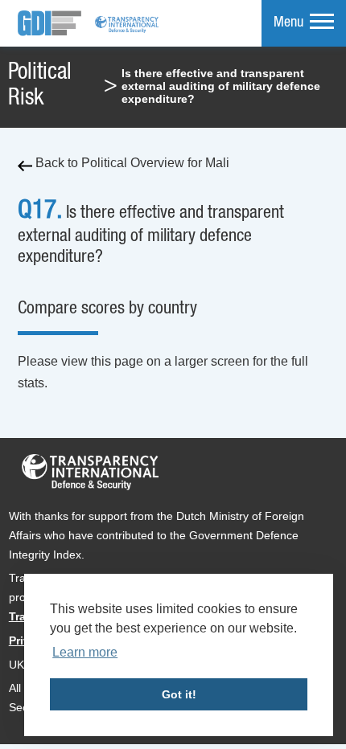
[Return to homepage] (50, 23)
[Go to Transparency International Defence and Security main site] (90, 475)
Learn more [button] (84, 652)
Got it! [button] (179, 694)
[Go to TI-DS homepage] (127, 23)
